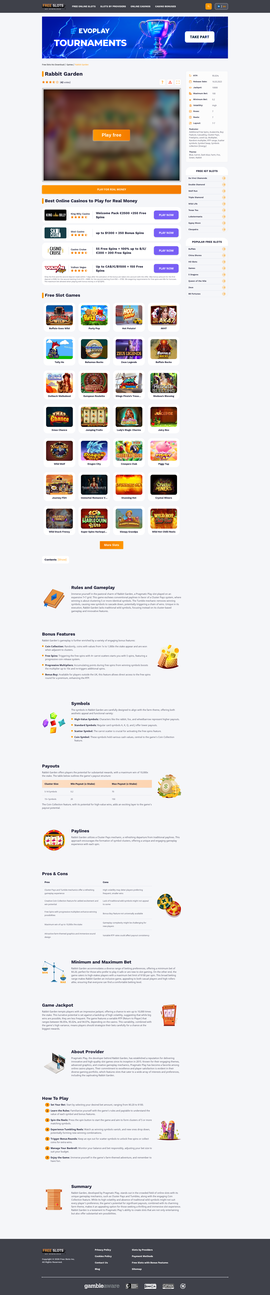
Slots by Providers (142, 1249)
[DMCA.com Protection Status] (150, 1286)
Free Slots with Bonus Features (150, 1262)
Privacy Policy (103, 1249)
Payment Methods (142, 1256)
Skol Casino (77, 231)
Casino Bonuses (165, 6)
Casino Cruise (78, 249)
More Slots (111, 545)
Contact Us (101, 1262)
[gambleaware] (102, 1286)
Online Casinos (140, 6)
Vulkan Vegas (78, 267)
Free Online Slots (84, 6)
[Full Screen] (178, 82)
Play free (111, 135)
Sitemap (137, 1269)
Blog (97, 1269)
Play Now (166, 215)
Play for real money (111, 189)
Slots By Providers (113, 6)
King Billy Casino (80, 213)
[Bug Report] (170, 82)
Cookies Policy (103, 1256)
